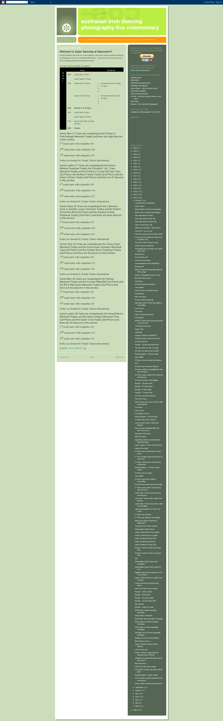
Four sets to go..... (141, 399)
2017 (135, 176)
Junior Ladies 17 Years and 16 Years (148, 445)
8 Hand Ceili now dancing (144, 300)
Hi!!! (136, 558)
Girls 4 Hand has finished (144, 314)
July (137, 694)
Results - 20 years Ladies (144, 598)
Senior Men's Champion (143, 615)
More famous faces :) (143, 641)
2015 (135, 182)
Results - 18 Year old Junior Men (147, 345)
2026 (135, 148)
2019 (135, 170)
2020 (135, 167)
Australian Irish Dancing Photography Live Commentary (120, 24)
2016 (135, 179)
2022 (135, 160)
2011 (135, 194)
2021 (135, 163)
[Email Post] (84, 348)
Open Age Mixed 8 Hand (144, 215)
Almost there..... (140, 254)
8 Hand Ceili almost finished (145, 284)
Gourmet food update (142, 260)
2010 (135, 198)
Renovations (139, 294)
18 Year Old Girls (141, 341)
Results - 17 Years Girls (143, 392)
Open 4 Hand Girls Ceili (143, 225)
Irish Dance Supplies (138, 91)
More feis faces (140, 297)
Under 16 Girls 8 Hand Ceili (145, 541)
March (137, 706)
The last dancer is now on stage (146, 348)
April (137, 703)
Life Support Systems (143, 326)
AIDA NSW (135, 80)
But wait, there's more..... (144, 278)
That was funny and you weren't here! (149, 234)
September (139, 687)
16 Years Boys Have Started (145, 420)
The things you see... (142, 413)
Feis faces (139, 281)
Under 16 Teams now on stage (146, 588)
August (138, 690)
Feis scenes (139, 308)
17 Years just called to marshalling (147, 517)
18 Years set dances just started (147, 351)
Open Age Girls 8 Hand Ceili (145, 219)
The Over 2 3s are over (143, 231)
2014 (135, 185)
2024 (135, 154)
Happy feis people (141, 448)
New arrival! (139, 604)
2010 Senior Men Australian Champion (149, 619)
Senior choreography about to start (147, 275)
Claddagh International (139, 86)
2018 (135, 173)
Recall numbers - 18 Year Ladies (147, 354)
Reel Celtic (135, 101)
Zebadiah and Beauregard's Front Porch (145, 112)
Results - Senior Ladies (143, 592)
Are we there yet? (141, 257)
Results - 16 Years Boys (144, 386)
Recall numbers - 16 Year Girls (146, 417)
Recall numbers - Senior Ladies (146, 675)
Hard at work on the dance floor (146, 290)
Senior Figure (140, 206)
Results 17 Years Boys (143, 389)
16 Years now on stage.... (144, 473)
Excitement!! (139, 266)
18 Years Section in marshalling (146, 380)
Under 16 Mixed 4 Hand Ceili (145, 545)
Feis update (139, 287)
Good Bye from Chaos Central (146, 526)
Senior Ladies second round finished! (148, 683)
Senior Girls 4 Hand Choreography (147, 212)
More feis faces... (141, 663)
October (138, 200)
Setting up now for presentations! (147, 638)
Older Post (119, 357)
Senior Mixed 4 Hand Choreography (148, 209)
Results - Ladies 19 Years (144, 607)
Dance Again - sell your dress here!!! (144, 88)
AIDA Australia (136, 78)
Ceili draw (138, 332)
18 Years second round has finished (148, 360)
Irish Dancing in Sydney (139, 94)
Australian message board (140, 83)
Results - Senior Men (142, 595)
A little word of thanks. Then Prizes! (148, 228)
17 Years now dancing (143, 514)
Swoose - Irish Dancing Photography (144, 104)
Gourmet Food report (142, 433)
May (137, 700)
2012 (135, 191)
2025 (135, 151)
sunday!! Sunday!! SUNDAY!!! (146, 335)
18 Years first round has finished (147, 366)
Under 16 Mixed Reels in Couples (147, 532)
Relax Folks (139, 329)
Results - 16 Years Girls (143, 383)
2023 (135, 157)
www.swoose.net (143, 70)
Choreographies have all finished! (147, 263)
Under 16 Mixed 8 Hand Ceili (145, 538)
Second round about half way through (148, 484)
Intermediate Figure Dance (144, 529)
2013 (135, 188)
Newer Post (64, 357)
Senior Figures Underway (144, 246)
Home (92, 357)
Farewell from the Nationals (145, 203)
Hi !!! (136, 363)
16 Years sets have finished (145, 396)
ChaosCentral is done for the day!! (147, 338)
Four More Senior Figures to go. (146, 242)
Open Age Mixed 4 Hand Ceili (145, 222)
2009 (135, 710)
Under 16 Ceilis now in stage (145, 666)
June (137, 697)
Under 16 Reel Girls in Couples (146, 535)
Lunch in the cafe (141, 650)
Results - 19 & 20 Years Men (145, 601)
